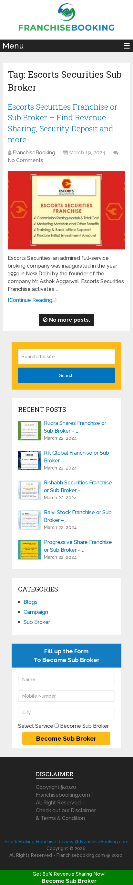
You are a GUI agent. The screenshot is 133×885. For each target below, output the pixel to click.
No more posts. (69, 320)
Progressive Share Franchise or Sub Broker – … (78, 546)
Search (66, 375)
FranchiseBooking (34, 152)
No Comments (25, 160)
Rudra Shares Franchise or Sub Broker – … (75, 427)
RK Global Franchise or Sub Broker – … (76, 457)
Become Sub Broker (69, 881)
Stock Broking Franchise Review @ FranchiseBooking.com (66, 841)
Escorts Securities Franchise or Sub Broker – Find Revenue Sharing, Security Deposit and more (63, 123)
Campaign (36, 612)
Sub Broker (37, 622)
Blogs (30, 602)
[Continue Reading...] (32, 300)
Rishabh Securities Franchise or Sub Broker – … (78, 486)
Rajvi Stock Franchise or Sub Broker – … (78, 516)
